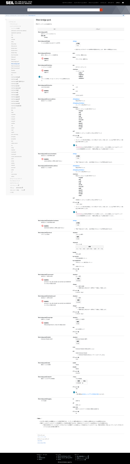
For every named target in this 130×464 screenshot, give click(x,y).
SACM (59, 459)
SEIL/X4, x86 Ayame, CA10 (64, 456)
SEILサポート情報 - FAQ (16, 190)
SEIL (40, 456)
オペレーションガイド (93, 2)
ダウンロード (111, 2)
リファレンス (103, 2)
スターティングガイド (67, 2)
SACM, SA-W (42, 457)
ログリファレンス (14, 183)
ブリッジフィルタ (42, 436)
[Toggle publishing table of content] (6, 19)
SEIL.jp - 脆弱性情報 (15, 187)
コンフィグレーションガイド (80, 2)
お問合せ (118, 2)
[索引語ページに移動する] (122, 3)
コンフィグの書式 (15, 28)
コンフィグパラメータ (22, 15)
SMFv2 (40, 459)
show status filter (42, 442)
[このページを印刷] (123, 15)
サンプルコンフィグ (15, 180)
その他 (11, 192)
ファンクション (14, 24)
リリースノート (14, 185)
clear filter (40, 440)
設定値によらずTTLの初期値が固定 (90, 394)
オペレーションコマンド (16, 178)
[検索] (101, 9)
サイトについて (80, 459)
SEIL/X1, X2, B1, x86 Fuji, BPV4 (65, 457)
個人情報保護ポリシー (82, 456)
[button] (8, 22)
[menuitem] (67, 3)
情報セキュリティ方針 (82, 458)
